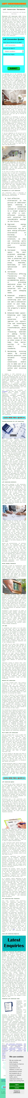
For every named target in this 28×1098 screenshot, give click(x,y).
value (10, 118)
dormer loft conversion (16, 1029)
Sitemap (3, 1079)
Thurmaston (5, 391)
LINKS (13, 6)
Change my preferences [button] (17, 1091)
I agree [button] (17, 1084)
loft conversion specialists (21, 1002)
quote (24, 864)
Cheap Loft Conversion (16, 1050)
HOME (10, 6)
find (7, 900)
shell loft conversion (12, 135)
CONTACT (19, 6)
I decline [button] (17, 1087)
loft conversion (22, 26)
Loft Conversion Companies (15, 1045)
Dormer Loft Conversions (15, 1047)
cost (14, 76)
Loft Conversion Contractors (14, 1043)
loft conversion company (16, 721)
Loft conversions (7, 192)
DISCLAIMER (24, 6)
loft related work (7, 1035)
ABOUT (16, 6)
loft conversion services (8, 1041)
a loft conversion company (9, 963)
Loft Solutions (15, 1046)
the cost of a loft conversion (10, 968)
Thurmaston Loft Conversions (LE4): (12, 16)
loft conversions (19, 174)
